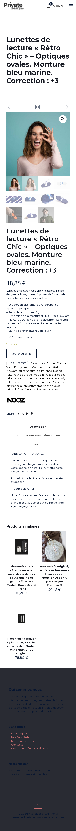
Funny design (22, 367)
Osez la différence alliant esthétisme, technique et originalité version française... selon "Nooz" (35, 385)
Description (38, 426)
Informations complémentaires (38, 435)
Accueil (51, 363)
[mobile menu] (70, 6)
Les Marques (19, 733)
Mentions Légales (22, 740)
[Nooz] (16, 401)
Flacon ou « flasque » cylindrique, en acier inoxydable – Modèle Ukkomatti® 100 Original (21, 646)
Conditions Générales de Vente (31, 748)
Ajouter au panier (22, 353)
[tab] (38, 426)
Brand (38, 444)
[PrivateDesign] (14, 6)
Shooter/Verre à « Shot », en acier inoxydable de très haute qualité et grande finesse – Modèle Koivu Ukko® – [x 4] (21, 577)
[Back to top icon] (38, 804)
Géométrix (39, 367)
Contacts (17, 744)
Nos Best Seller (21, 737)
